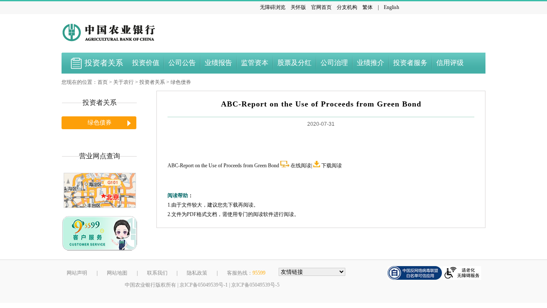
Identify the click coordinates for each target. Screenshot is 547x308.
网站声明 (77, 273)
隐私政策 (197, 273)
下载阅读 (331, 166)
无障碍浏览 (272, 7)
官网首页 (321, 7)
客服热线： (246, 273)
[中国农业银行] (110, 32)
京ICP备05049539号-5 (255, 285)
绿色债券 (181, 82)
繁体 (367, 7)
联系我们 (157, 273)
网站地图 (117, 273)
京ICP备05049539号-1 (203, 285)
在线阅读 (301, 166)
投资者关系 (152, 82)
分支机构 (347, 7)
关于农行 (123, 82)
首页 (102, 82)
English (391, 7)
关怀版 (298, 7)
